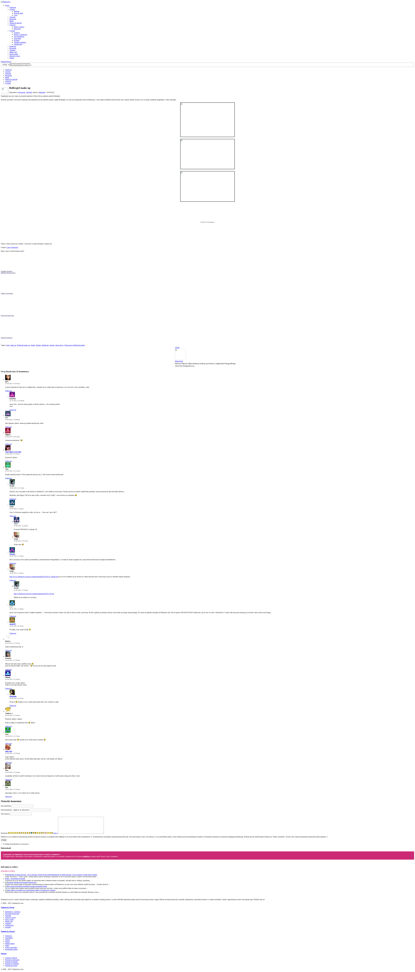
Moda (12, 21)
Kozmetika (9, 938)
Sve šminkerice (19, 36)
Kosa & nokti (18, 13)
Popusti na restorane (12, 964)
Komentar (4, 833)
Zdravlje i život (15, 56)
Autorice (17, 33)
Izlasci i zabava (19, 27)
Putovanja (17, 29)
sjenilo (33, 345)
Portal (7, 5)
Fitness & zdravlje (16, 23)
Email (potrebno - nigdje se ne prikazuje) (15, 810)
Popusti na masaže (11, 962)
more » (55, 833)
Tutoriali (12, 17)
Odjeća (7, 940)
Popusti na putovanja (12, 960)
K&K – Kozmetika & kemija (15, 878)
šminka (38, 345)
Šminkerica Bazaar (8, 931)
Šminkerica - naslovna (12, 912)
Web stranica (5, 814)
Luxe (15, 15)
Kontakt (16, 40)
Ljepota (12, 9)
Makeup (16, 11)
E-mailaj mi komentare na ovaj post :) (16, 844)
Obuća (7, 942)
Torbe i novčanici (11, 947)
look (8, 345)
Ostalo (12, 58)
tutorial (51, 345)
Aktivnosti (17, 38)
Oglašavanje (18, 44)
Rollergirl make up (23, 345)
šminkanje (45, 345)
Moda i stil (13, 52)
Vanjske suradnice (20, 42)
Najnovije (8, 936)
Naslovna (13, 7)
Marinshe (42, 92)
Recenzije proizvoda (12, 914)
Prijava (8, 62)
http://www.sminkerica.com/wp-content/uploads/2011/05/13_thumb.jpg (34, 577)
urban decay (59, 345)
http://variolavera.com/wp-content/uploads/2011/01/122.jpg (34, 594)
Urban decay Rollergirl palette (74, 345)
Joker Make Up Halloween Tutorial (43, 890)
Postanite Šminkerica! (29, 882)
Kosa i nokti (14, 54)
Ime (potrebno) (6, 806)
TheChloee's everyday (13, 452)
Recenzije (13, 19)
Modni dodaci (10, 943)
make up (13, 345)
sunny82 (13, 624)
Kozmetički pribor (11, 949)
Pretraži (3, 62)
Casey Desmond (12, 247)
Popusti (3, 954)
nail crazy (8, 751)
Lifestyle (12, 25)
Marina (12, 554)
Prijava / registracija (20, 35)
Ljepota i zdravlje (11, 958)
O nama (12, 31)
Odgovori (8, 391)
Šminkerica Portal (7, 907)
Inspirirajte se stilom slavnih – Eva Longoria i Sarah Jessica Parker (74, 875)
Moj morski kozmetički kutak (37, 886)
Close (177, 347)
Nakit (7, 945)
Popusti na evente (11, 965)
